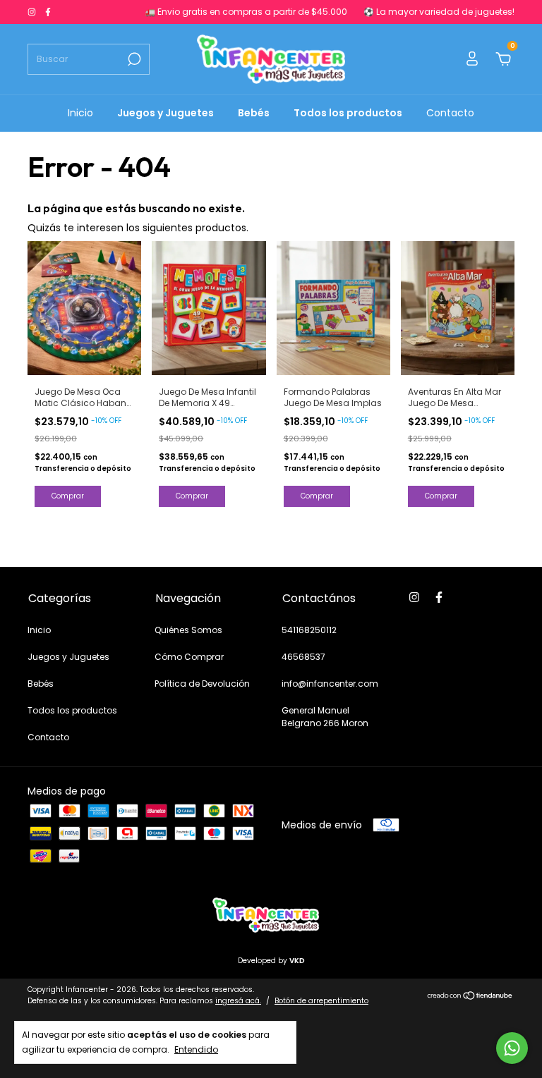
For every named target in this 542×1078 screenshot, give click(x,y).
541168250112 (309, 630)
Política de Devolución (202, 684)
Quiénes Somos (188, 630)
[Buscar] (133, 59)
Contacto (450, 113)
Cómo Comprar (189, 657)
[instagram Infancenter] (33, 12)
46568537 (303, 657)
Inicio (80, 113)
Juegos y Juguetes (165, 113)
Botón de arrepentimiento (321, 1001)
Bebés (254, 113)
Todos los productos (348, 113)
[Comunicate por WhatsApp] (512, 1048)
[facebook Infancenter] (48, 12)
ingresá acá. (238, 1001)
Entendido (196, 1049)
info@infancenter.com (330, 684)
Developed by (271, 960)
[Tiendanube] (470, 997)
